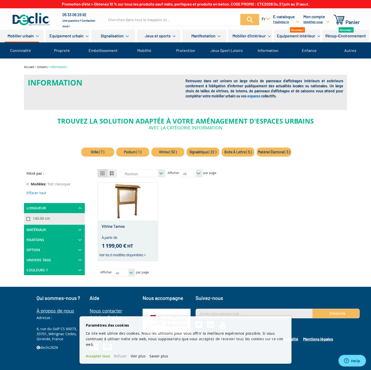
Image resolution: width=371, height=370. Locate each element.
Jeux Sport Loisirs (226, 50)
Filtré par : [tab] (35, 173)
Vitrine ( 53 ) (168, 152)
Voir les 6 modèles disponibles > (122, 254)
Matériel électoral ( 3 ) (274, 152)
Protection (185, 50)
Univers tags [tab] (38, 260)
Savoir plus (158, 356)
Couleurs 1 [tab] (37, 270)
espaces (253, 96)
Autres (350, 50)
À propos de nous (55, 311)
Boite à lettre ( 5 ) (238, 152)
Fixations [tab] (35, 239)
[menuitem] (22, 36)
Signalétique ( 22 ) (202, 152)
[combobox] (179, 19)
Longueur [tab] (36, 208)
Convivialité (20, 50)
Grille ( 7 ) (97, 152)
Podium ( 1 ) (132, 152)
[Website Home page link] (31, 19)
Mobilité (144, 50)
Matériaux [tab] (36, 229)
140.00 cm (41, 218)
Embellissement (103, 50)
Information (268, 50)
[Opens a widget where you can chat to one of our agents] (352, 361)
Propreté (62, 50)
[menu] (185, 36)
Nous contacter (106, 311)
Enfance (309, 50)
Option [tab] (33, 249)
